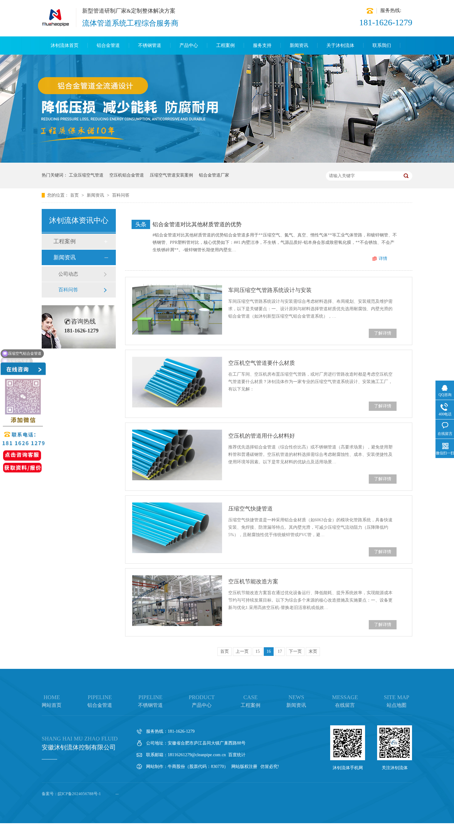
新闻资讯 (299, 45)
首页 (75, 195)
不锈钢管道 (149, 45)
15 (257, 651)
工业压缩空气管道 (86, 175)
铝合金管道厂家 (214, 175)
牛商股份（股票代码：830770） (198, 766)
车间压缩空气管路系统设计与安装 (270, 290)
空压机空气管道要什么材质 (261, 363)
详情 (383, 258)
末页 (313, 651)
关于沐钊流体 (340, 45)
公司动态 (68, 274)
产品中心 (188, 45)
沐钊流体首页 (64, 45)
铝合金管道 (108, 45)
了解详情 (382, 333)
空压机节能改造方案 (253, 581)
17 (280, 651)
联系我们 (381, 45)
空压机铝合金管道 (126, 175)
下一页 (295, 651)
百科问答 (120, 195)
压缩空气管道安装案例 (171, 175)
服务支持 (262, 45)
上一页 (242, 651)
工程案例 (225, 45)
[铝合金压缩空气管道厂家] (56, 25)
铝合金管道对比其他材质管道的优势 (197, 224)
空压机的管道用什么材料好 (261, 436)
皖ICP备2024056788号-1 (79, 793)
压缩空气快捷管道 (250, 509)
